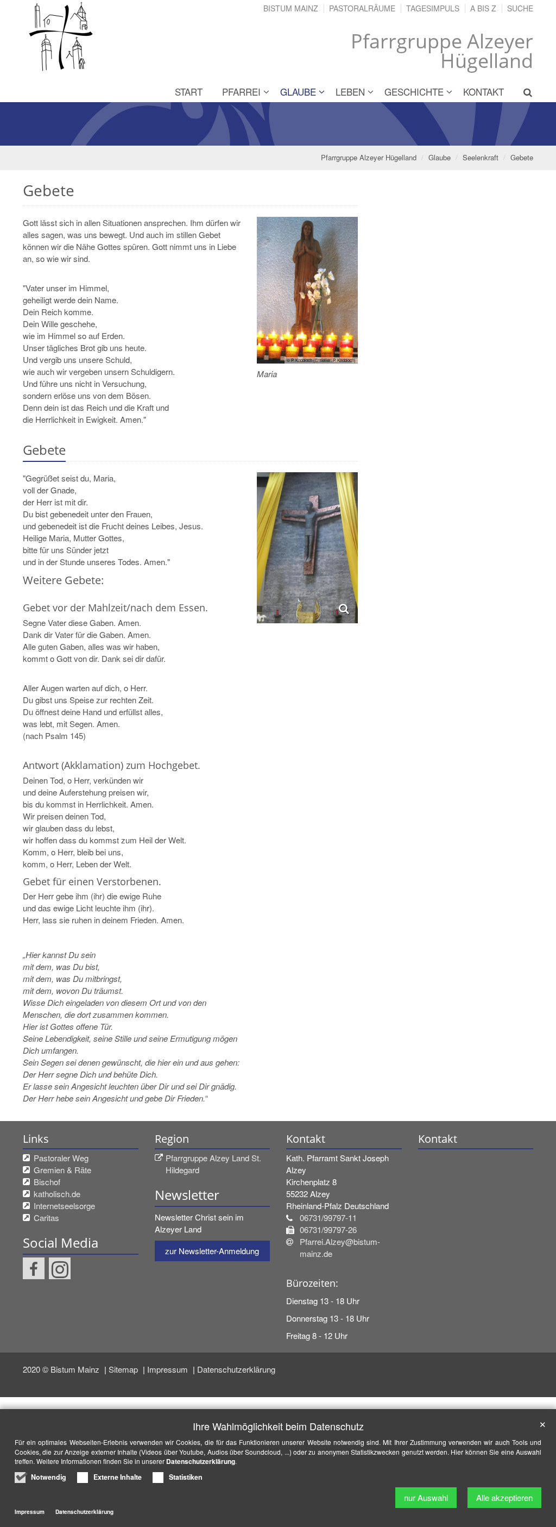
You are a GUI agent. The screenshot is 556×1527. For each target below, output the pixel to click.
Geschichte (414, 91)
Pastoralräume (362, 8)
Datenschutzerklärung (236, 1369)
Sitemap (124, 1369)
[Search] (523, 92)
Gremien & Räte (62, 1169)
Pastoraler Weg (61, 1157)
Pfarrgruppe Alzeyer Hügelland (368, 157)
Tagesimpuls (432, 8)
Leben (350, 91)
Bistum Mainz (290, 8)
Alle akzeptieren (504, 1497)
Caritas (46, 1217)
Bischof (47, 1181)
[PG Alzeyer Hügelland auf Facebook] (34, 1268)
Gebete (521, 157)
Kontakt (483, 91)
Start (189, 91)
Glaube (298, 91)
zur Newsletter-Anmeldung (212, 1250)
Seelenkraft (480, 157)
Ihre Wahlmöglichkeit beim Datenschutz (278, 1426)
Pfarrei (241, 91)
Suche (520, 8)
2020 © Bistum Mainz (62, 1369)
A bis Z (483, 8)
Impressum (168, 1369)
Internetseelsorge (64, 1205)
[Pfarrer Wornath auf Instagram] (60, 1268)
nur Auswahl (426, 1497)
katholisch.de (57, 1193)
